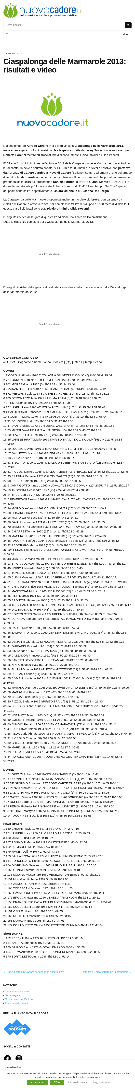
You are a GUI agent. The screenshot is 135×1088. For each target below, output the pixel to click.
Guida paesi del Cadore (19, 999)
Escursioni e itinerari (17, 991)
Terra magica (12, 995)
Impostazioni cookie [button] (77, 1082)
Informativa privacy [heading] (13, 1067)
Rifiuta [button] (57, 1082)
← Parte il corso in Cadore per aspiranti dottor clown (33, 972)
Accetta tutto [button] (37, 1082)
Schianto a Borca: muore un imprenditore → (106, 972)
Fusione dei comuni (16, 1003)
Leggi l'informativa (101, 1082)
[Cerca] (128, 25)
